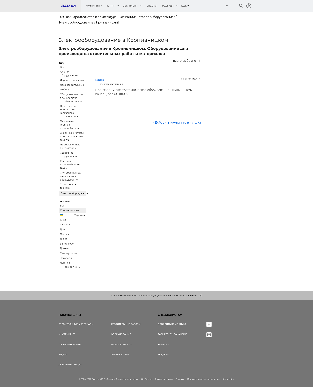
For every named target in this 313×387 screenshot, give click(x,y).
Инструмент (67, 334)
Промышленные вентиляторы (70, 146)
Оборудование (121, 334)
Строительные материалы (76, 324)
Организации (120, 354)
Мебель (64, 89)
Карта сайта (229, 379)
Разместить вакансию (172, 334)
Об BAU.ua (146, 379)
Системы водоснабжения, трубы (70, 164)
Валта (99, 80)
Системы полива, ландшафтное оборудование (70, 176)
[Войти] (249, 6)
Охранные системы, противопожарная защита (72, 136)
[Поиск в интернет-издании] (241, 6)
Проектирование (70, 344)
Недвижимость (121, 344)
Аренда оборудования (69, 74)
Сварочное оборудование (69, 154)
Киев (63, 219)
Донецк (64, 248)
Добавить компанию (172, 324)
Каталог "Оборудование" (156, 17)
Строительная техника (68, 186)
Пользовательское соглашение (203, 379)
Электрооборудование (76, 22)
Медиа (63, 354)
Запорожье (67, 243)
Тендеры (150, 5)
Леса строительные (72, 84)
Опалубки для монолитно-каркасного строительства (69, 111)
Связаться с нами (164, 379)
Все (62, 67)
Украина (79, 215)
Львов (63, 238)
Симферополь (68, 253)
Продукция (167, 5)
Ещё (184, 5)
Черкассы (66, 258)
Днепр (64, 229)
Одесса (64, 234)
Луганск (65, 262)
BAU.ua (64, 17)
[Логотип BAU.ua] (71, 6)
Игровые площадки (72, 80)
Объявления (131, 5)
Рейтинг (111, 5)
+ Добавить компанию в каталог (176, 122)
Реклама (163, 344)
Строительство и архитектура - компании (103, 17)
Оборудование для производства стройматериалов (71, 98)
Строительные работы (126, 324)
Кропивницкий (107, 22)
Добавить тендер (70, 364)
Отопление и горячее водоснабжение (70, 125)
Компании (93, 5)
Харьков (65, 224)
